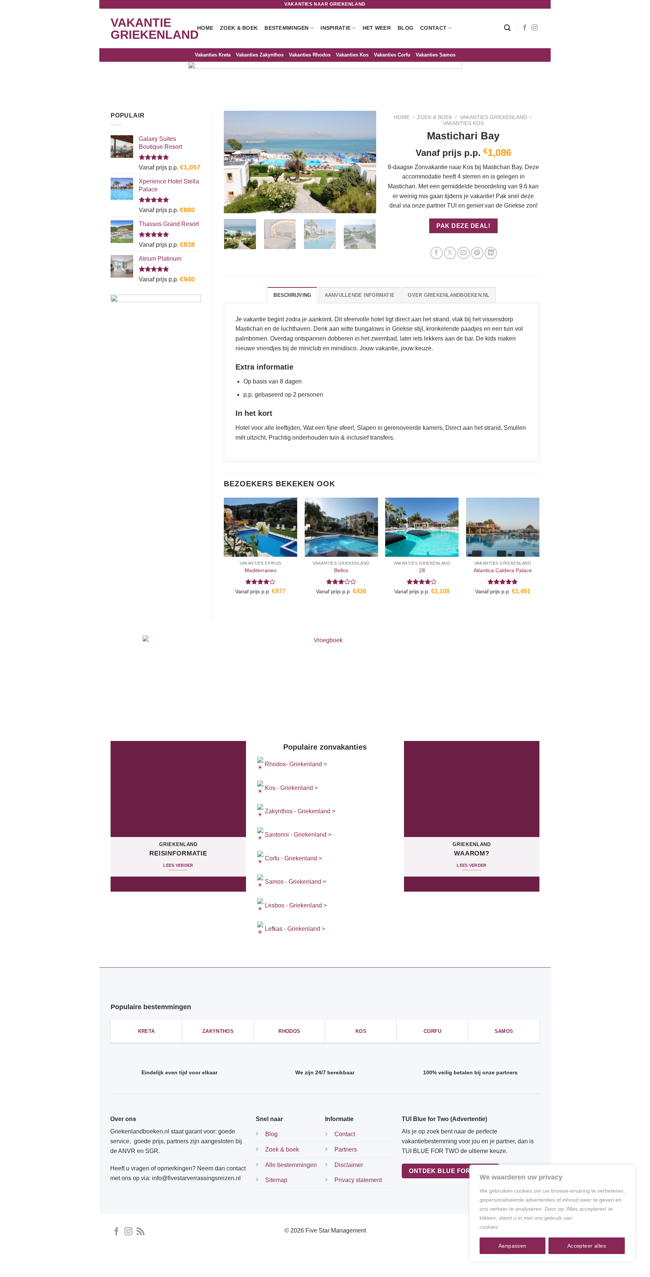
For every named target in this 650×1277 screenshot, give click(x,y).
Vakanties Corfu (392, 55)
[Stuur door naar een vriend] (463, 253)
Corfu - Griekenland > (293, 858)
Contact (433, 28)
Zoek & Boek (239, 28)
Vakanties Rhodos (310, 55)
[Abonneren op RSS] (140, 1232)
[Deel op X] (450, 253)
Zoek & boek (282, 1149)
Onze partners (397, 1265)
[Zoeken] (507, 28)
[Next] (363, 162)
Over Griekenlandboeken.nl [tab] (448, 295)
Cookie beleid (517, 1227)
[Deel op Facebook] (436, 253)
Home (205, 28)
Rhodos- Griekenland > (295, 764)
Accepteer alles (586, 1246)
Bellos (341, 570)
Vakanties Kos (352, 55)
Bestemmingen (286, 28)
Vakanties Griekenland (493, 117)
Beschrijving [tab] (292, 295)
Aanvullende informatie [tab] (360, 295)
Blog (405, 28)
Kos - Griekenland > (290, 788)
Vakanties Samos (436, 55)
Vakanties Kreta (213, 55)
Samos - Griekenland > (295, 881)
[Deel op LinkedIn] (490, 253)
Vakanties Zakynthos (260, 55)
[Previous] (236, 162)
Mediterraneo (260, 570)
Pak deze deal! (463, 226)
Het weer (377, 28)
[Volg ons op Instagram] (535, 27)
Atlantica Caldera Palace (503, 570)
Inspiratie (335, 28)
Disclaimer (348, 1165)
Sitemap (276, 1180)
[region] (552, 1213)
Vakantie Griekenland (148, 29)
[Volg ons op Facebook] (525, 27)
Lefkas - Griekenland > (295, 929)
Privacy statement (358, 1180)
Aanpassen (512, 1246)
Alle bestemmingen (291, 1165)
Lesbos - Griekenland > (295, 905)
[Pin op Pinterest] (477, 253)
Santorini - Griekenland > (298, 834)
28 (422, 570)
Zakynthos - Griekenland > (299, 811)
